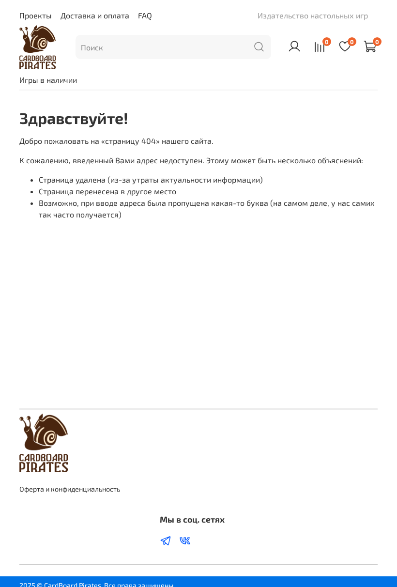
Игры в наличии (48, 79)
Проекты (35, 15)
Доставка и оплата (95, 15)
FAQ (145, 15)
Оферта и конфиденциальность (69, 489)
